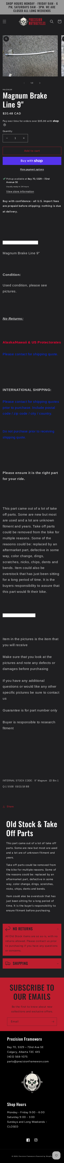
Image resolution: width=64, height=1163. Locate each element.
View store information (20, 191)
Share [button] (10, 806)
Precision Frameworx (27, 1156)
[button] (4, 21)
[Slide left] (24, 83)
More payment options (32, 169)
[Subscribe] (53, 1021)
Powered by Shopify (44, 1156)
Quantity (7, 131)
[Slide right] (40, 83)
